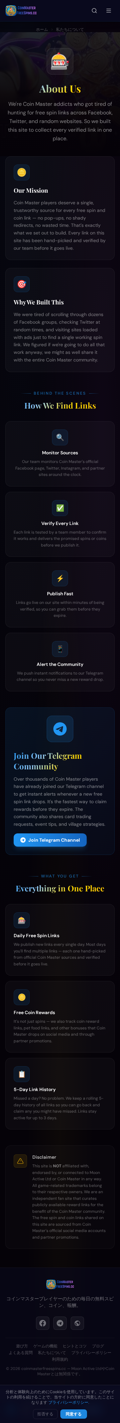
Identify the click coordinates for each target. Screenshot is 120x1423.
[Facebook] (42, 1323)
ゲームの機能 (45, 1346)
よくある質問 (21, 1352)
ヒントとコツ (75, 1346)
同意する (74, 1414)
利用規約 (60, 1359)
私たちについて (70, 29)
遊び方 (22, 1346)
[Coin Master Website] (77, 1323)
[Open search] (94, 10)
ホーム (42, 29)
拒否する (45, 1414)
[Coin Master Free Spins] (60, 1284)
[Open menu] (109, 11)
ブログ (98, 1346)
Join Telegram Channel (54, 840)
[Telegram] (60, 1323)
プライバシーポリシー (91, 1352)
